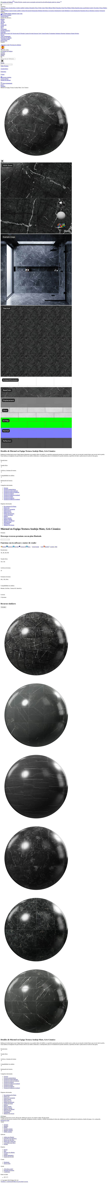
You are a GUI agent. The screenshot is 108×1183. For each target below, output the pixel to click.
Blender (3, 20)
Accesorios (51, 10)
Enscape (36, 33)
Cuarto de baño (13, 10)
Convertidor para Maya (9, 1143)
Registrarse (6, 1162)
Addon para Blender (9, 1137)
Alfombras (92, 10)
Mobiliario (67, 10)
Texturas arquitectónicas (10, 489)
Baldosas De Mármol (9, 520)
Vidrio (46, 8)
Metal (54, 8)
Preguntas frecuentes (9, 1170)
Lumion (27, 33)
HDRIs (2, 55)
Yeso (66, 8)
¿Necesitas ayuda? (5, 39)
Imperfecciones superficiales (82, 8)
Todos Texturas (5, 8)
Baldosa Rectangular (9, 513)
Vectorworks (16, 33)
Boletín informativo (9, 1155)
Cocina (72, 10)
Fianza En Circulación (9, 509)
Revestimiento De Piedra (10, 506)
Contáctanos (7, 1171)
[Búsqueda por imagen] (2, 61)
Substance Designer (61, 33)
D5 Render (22, 33)
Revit (5, 33)
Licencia (25, 1181)
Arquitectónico (12, 8)
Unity (40, 33)
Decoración (28, 10)
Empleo (6, 1154)
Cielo (21, 13)
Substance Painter (70, 33)
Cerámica (26, 8)
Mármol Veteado (8, 519)
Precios (2, 35)
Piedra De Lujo (7, 512)
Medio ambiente (12, 13)
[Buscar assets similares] (2, 161)
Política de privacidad (18, 1181)
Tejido (40, 8)
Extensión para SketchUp (10, 1138)
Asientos (97, 10)
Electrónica (45, 10)
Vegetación (102, 10)
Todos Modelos (5, 10)
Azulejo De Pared (8, 515)
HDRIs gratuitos (8, 1131)
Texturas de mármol (9, 493)
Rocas (87, 10)
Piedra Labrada (7, 518)
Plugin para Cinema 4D (10, 1141)
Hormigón (32, 8)
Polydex (77, 33)
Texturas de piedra (8, 496)
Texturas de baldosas (9, 498)
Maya (4, 28)
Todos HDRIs (4, 13)
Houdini (3, 30)
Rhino (2, 33)
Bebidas (40, 10)
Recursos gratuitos (6, 15)
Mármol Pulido (7, 522)
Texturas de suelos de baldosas (11, 492)
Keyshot (31, 33)
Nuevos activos (4, 16)
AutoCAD (10, 33)
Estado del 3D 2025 (9, 1156)
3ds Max (3, 22)
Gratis (43, 8)
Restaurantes (35, 10)
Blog (5, 1151)
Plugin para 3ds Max (9, 1140)
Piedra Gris (6, 508)
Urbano (101, 8)
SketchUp (5, 31)
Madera (105, 8)
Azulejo (91, 8)
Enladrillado (7, 523)
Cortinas (23, 10)
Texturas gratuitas (8, 1129)
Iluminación (77, 10)
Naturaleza (59, 8)
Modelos (3, 54)
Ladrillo (22, 8)
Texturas (3, 52)
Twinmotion (52, 33)
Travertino (96, 8)
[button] (54, 5)
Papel (63, 8)
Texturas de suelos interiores (11, 491)
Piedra (73, 8)
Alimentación (57, 10)
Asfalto (18, 8)
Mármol (50, 8)
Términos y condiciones (7, 1181)
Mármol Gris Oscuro (9, 525)
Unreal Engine (45, 33)
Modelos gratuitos (8, 1130)
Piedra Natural (7, 510)
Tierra (36, 8)
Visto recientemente (5, 36)
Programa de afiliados (6, 37)
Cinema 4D (3, 25)
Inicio (2, 84)
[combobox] (54, 59)
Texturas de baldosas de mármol (12, 495)
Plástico (69, 8)
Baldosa (6, 516)
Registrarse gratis (5, 1120)
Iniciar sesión (4, 40)
